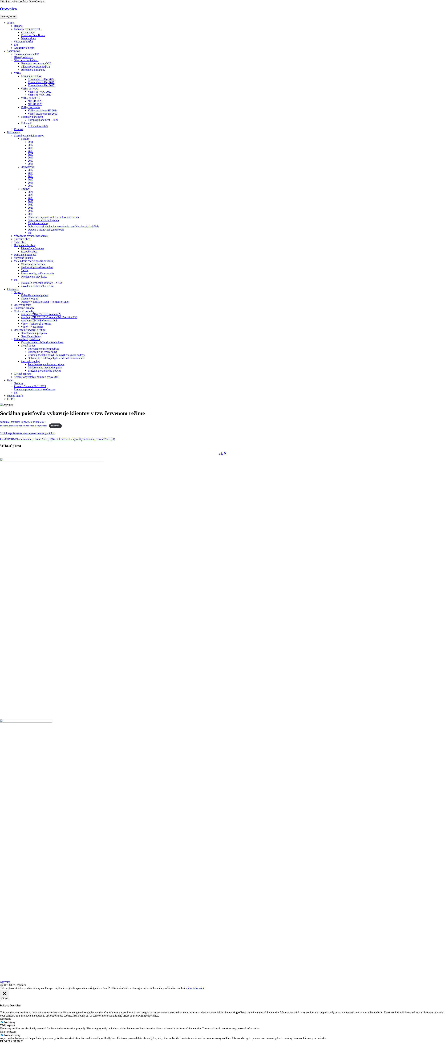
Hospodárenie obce (24, 245)
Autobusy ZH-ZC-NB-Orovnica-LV (41, 314)
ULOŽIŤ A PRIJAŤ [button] (11, 1041)
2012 (30, 144)
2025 (30, 195)
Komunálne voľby (31, 76)
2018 (30, 163)
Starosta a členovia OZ (26, 54)
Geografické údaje (24, 47)
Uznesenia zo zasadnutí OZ (36, 63)
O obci (10, 22)
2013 (30, 148)
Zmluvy (25, 188)
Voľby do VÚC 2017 (39, 94)
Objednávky (27, 166)
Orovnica (8, 9)
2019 (30, 213)
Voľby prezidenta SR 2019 (42, 113)
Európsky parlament (32, 116)
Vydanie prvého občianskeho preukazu (42, 342)
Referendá (26, 123)
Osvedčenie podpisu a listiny (29, 329)
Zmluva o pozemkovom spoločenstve (34, 389)
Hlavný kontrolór (23, 57)
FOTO (10, 398)
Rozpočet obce (29, 251)
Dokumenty (13, 132)
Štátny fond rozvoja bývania (43, 220)
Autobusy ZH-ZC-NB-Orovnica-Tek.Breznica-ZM (49, 317)
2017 (30, 160)
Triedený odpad (29, 298)
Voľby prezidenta (30, 107)
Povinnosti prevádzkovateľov (37, 267)
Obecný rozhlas (22, 304)
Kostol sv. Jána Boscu (33, 35)
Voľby (17, 72)
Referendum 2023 (38, 126)
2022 (30, 204)
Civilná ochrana (22, 373)
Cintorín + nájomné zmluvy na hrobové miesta (53, 217)
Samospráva (13, 50)
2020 (30, 210)
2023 (30, 201)
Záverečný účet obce (32, 248)
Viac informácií (196, 988)
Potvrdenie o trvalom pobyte (43, 348)
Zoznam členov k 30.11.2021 (30, 386)
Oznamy (18, 383)
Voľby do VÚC (29, 88)
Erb (16, 44)
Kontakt (18, 129)
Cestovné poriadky (24, 311)
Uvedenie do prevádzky (34, 276)
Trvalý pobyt (28, 345)
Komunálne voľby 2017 (41, 85)
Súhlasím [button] (182, 988)
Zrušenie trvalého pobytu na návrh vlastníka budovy (56, 354)
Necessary (9, 1022)
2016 (30, 157)
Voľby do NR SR (30, 97)
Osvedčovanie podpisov (34, 333)
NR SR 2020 (35, 104)
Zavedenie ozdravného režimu (37, 286)
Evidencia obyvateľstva (27, 339)
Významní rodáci (23, 41)
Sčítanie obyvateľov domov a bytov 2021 (36, 376)
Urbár (10, 380)
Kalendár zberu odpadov (34, 295)
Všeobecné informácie (33, 264)
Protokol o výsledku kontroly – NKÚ (41, 282)
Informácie (13, 289)
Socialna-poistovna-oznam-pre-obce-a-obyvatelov (23, 426)
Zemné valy (27, 32)
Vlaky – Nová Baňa (32, 326)
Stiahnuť (55, 426)
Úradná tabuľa (15, 395)
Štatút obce (20, 242)
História (18, 25)
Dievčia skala (28, 38)
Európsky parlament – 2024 (43, 119)
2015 (30, 154)
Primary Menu (8, 16)
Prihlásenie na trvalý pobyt (42, 351)
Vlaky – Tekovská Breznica (36, 323)
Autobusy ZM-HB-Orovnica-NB (39, 320)
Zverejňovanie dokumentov (29, 135)
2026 (30, 191)
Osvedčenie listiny (31, 336)
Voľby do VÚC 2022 (39, 91)
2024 (30, 198)
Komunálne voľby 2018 (41, 82)
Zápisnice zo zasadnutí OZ (35, 66)
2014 (30, 151)
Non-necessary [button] (8, 1031)
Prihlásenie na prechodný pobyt (45, 367)
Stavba (24, 270)
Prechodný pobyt (30, 361)
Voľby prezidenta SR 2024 (42, 110)
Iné (29, 232)
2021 (30, 207)
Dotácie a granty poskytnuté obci (46, 229)
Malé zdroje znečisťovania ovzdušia (33, 260)
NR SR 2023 (35, 101)
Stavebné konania (23, 257)
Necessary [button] (5, 1018)
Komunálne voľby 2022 (41, 79)
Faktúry (25, 138)
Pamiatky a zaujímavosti (27, 29)
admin (3, 421)
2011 (30, 141)
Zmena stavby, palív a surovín (37, 273)
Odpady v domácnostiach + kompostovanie (44, 301)
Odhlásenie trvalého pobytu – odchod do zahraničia (56, 358)
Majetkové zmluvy (38, 223)
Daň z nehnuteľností (25, 254)
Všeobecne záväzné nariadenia (31, 235)
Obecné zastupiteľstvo (26, 60)
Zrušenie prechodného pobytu (44, 370)
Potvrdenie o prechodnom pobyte (46, 364)
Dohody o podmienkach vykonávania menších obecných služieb (63, 226)
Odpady (18, 292)
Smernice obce (22, 239)
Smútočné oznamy (24, 307)
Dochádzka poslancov (33, 69)
